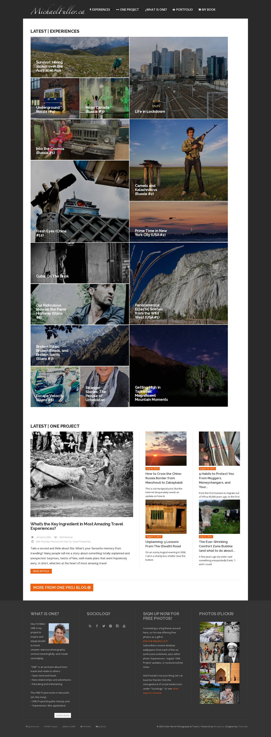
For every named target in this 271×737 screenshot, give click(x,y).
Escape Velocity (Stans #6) (50, 398)
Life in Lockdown (150, 111)
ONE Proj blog (43, 541)
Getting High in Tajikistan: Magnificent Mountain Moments (151, 393)
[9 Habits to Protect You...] (219, 449)
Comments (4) (66, 537)
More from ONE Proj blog (60, 587)
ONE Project (126, 10)
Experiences (99, 10)
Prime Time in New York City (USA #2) (151, 233)
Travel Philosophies (81, 541)
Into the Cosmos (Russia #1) (50, 150)
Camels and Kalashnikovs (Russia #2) (146, 189)
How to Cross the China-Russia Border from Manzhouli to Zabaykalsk (164, 478)
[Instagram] (117, 626)
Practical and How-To (61, 541)
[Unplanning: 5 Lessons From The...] (166, 517)
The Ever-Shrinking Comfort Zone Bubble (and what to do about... (217, 546)
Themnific (243, 726)
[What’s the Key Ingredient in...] (81, 474)
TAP (202, 701)
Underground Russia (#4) (48, 109)
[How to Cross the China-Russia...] (166, 449)
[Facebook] (97, 626)
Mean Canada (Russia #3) (97, 109)
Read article (41, 571)
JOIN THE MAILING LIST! (155, 641)
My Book (209, 10)
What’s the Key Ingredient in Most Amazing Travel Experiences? (76, 526)
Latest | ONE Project (54, 426)
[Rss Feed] (90, 626)
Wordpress (218, 726)
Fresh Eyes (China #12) (51, 233)
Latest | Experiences (54, 31)
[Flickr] (110, 626)
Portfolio (184, 10)
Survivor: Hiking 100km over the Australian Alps (49, 66)
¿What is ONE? (156, 10)
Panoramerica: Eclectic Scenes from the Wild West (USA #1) (149, 311)
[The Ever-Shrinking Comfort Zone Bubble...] (219, 517)
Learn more (62, 715)
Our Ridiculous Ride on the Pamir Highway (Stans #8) (51, 311)
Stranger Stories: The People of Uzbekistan (96, 394)
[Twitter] (103, 626)
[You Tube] (124, 626)
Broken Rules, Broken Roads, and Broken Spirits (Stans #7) (52, 352)
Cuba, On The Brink (52, 276)
